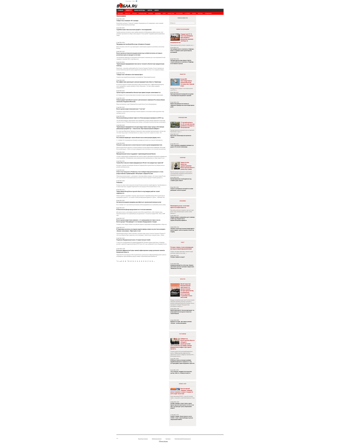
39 (152, 261)
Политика (182, 157)
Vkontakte (136, 1)
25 (123, 261)
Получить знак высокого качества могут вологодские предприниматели (139, 145)
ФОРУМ (150, 10)
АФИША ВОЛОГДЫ (139, 10)
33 (139, 261)
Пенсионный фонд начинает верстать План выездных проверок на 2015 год (139, 118)
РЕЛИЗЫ (194, 13)
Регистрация (128, 1)
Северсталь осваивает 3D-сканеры (127, 20)
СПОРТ (164, 13)
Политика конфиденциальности (183, 438)
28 (128, 261)
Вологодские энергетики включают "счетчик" (130, 109)
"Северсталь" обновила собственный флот (129, 74)
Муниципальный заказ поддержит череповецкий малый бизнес (136, 154)
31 (135, 261)
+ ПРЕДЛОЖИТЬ (208, 13)
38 (150, 261)
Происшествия (182, 117)
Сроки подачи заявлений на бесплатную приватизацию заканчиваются (138, 92)
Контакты (168, 438)
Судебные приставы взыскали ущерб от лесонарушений (133, 29)
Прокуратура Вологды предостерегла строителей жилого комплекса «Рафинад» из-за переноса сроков (182, 62)
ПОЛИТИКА (150, 13)
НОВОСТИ (128, 10)
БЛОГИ (156, 10)
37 (147, 261)
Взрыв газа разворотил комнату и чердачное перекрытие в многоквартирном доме (182, 105)
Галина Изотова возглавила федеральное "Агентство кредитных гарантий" (139, 163)
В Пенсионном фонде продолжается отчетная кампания (134, 209)
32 (137, 261)
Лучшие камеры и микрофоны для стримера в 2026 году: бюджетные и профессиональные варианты (182, 219)
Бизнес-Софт (182, 383)
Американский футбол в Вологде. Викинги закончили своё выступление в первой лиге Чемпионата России (182, 267)
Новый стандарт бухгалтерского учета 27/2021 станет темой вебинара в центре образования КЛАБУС (181, 418)
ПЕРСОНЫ (200, 13)
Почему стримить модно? (177, 257)
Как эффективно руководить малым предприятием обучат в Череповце (138, 82)
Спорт (182, 242)
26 (125, 261)
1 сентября (187, 13)
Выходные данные (143, 438)
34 (141, 261)
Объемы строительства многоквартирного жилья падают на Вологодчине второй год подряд (182, 230)
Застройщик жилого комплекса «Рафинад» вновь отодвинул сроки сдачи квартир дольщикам (182, 50)
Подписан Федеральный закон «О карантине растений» (133, 240)
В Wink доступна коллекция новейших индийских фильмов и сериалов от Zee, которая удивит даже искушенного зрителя (182, 362)
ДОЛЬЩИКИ (120, 13)
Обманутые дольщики (182, 29)
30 (133, 261)
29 (130, 261)
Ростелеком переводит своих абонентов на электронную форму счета (138, 137)
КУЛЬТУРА (134, 13)
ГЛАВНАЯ (120, 10)
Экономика (183, 201)
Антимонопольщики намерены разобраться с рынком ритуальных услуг (138, 202)
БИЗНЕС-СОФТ (171, 13)
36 (145, 261)
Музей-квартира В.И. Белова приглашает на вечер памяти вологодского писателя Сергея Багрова (182, 312)
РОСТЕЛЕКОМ (179, 13)
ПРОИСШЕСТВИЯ (142, 13)
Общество (182, 74)
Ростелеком (182, 333)
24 (121, 261)
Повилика (119, 182)
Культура (182, 279)
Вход (134, 1)
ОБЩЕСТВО (127, 13)
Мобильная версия (157, 438)
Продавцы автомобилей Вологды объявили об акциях (133, 44)
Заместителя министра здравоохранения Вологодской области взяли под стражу (187, 166)
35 (143, 261)
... (120, 261)
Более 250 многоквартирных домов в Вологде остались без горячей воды (187, 82)
